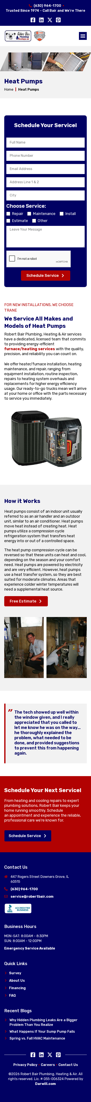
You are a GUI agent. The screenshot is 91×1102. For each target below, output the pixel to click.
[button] (83, 36)
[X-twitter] (49, 20)
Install (70, 214)
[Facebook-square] (33, 20)
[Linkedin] (41, 20)
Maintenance (44, 214)
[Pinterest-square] (58, 20)
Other (42, 221)
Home (8, 89)
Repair (17, 214)
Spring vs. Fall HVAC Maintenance (37, 1038)
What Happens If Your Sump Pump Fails (42, 1031)
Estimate (20, 221)
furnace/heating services (29, 349)
